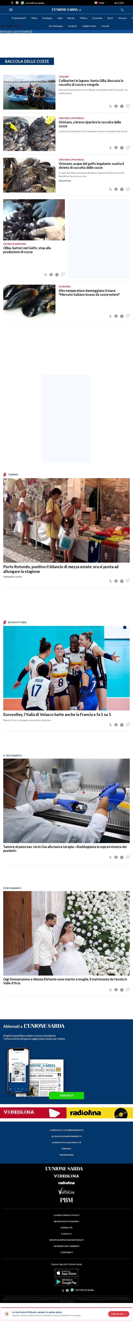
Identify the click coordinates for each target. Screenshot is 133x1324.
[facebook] (17, 2)
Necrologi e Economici (66, 1221)
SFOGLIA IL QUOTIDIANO (15, 31)
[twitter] (12, 2)
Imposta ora (118, 1314)
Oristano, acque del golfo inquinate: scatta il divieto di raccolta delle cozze (91, 165)
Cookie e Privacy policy (66, 1215)
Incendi (105, 26)
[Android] (66, 1282)
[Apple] (66, 1273)
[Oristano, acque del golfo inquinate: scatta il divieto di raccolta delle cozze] (29, 175)
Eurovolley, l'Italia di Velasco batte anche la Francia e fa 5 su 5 (57, 714)
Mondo (71, 18)
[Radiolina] (99, 1112)
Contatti (66, 1234)
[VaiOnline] (66, 1193)
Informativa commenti (66, 1246)
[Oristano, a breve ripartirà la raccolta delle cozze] (29, 133)
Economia (97, 18)
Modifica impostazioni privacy (66, 1240)
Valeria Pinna (65, 180)
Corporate (66, 1252)
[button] (110, 106)
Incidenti (72, 26)
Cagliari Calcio (89, 26)
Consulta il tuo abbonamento (67, 1130)
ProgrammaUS (19, 18)
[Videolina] (33, 1112)
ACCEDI (119, 2)
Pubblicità (67, 1227)
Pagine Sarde (67, 1155)
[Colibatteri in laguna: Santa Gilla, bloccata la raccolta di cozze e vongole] (29, 92)
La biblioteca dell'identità (66, 1142)
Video (34, 18)
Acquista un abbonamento (66, 1136)
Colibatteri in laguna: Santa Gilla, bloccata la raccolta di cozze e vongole (91, 82)
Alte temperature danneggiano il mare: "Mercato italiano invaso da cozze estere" (89, 292)
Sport (110, 18)
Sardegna (47, 18)
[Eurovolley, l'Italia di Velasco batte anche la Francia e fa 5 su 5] (66, 668)
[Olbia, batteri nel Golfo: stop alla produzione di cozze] (34, 219)
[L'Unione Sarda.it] (66, 9)
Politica (83, 18)
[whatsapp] (22, 2)
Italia (59, 18)
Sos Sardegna (56, 26)
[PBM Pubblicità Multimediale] (66, 1200)
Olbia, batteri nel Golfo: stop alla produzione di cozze (27, 250)
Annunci (122, 18)
